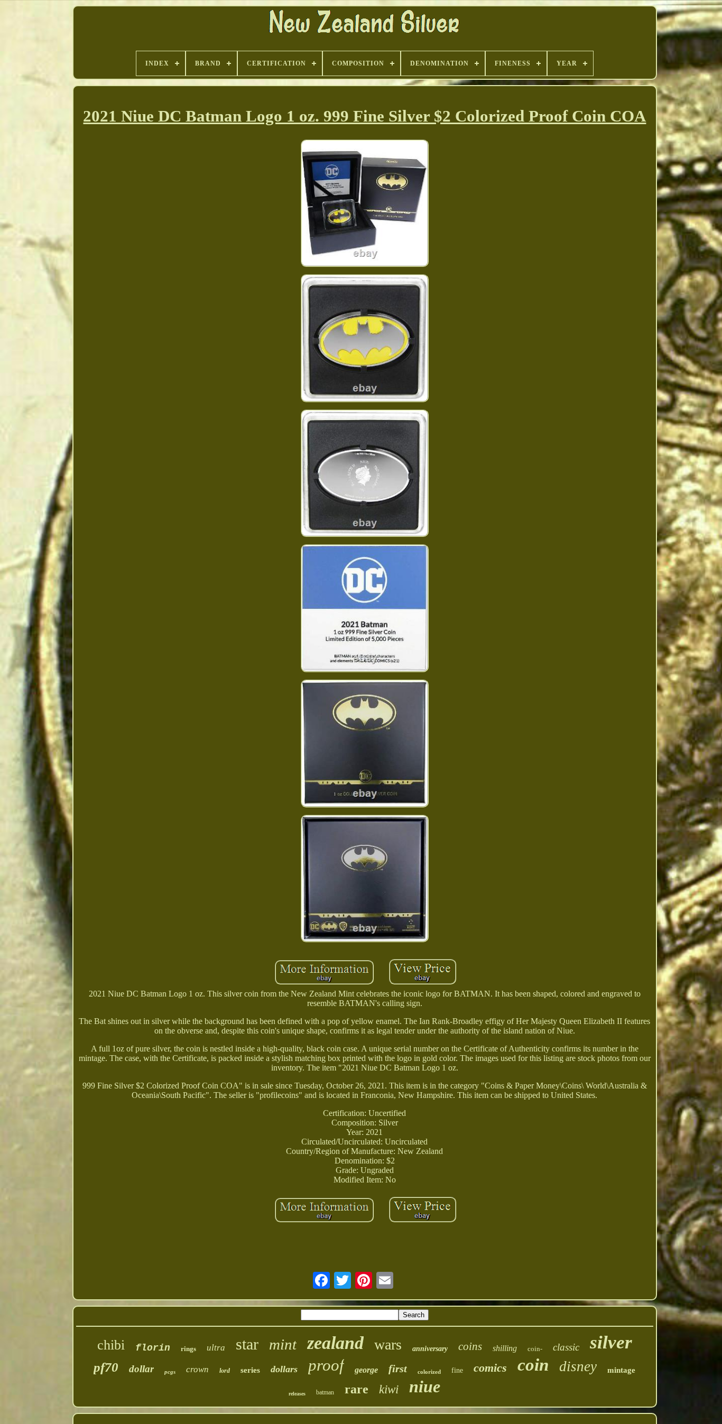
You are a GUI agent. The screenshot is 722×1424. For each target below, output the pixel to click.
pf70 (106, 1367)
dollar (141, 1368)
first (397, 1368)
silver (611, 1342)
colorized (429, 1372)
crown (197, 1369)
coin (533, 1364)
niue (424, 1386)
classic (566, 1347)
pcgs (169, 1372)
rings (188, 1349)
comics (490, 1367)
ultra (216, 1348)
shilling (505, 1348)
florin (152, 1348)
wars (388, 1344)
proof (326, 1365)
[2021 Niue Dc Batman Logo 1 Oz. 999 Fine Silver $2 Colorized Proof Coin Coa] (364, 204)
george (366, 1369)
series (250, 1370)
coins (470, 1346)
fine (457, 1370)
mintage (621, 1370)
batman (325, 1392)
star (247, 1344)
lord (224, 1370)
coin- (534, 1349)
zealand (335, 1343)
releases (297, 1394)
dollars (284, 1369)
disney (578, 1366)
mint (283, 1344)
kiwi (389, 1389)
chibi (111, 1345)
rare (356, 1389)
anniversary (430, 1349)
